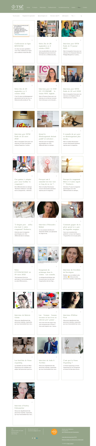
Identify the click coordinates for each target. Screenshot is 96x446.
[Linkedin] (37, 438)
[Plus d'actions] (32, 40)
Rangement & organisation (28, 16)
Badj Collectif (70, 443)
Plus (73, 16)
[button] (81, 16)
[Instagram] (34, 438)
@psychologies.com (42, 16)
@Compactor (65, 16)
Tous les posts (16, 16)
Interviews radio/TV (54, 16)
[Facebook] (32, 438)
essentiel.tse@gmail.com (34, 430)
